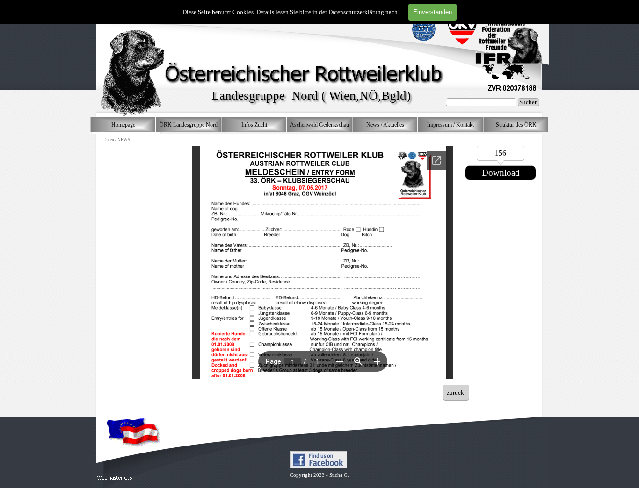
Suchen (528, 102)
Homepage (123, 124)
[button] (114, 477)
